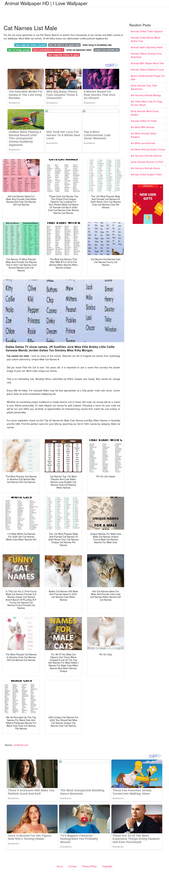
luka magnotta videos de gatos (63, 54)
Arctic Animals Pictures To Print (147, 162)
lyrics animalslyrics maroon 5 (48, 49)
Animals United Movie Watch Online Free (145, 39)
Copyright (107, 866)
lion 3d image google (19, 49)
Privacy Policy (89, 866)
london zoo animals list (106, 49)
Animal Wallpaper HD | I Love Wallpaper (46, 3)
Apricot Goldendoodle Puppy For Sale (148, 77)
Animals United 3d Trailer (144, 121)
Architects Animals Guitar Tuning (148, 149)
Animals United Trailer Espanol (147, 31)
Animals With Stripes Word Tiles (147, 63)
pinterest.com (21, 745)
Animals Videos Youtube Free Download (146, 55)
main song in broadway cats (97, 44)
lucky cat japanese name (78, 49)
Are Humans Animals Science (146, 155)
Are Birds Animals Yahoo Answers (143, 135)
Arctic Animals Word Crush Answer (145, 112)
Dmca (60, 866)
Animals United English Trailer (146, 174)
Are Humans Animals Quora (145, 168)
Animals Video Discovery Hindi (146, 47)
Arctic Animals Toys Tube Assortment (144, 87)
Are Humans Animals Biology (146, 95)
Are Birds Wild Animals (142, 127)
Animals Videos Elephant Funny (147, 69)
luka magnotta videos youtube (30, 44)
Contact (72, 866)
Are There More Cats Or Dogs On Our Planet (146, 103)
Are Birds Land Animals (143, 143)
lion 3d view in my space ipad (64, 44)
